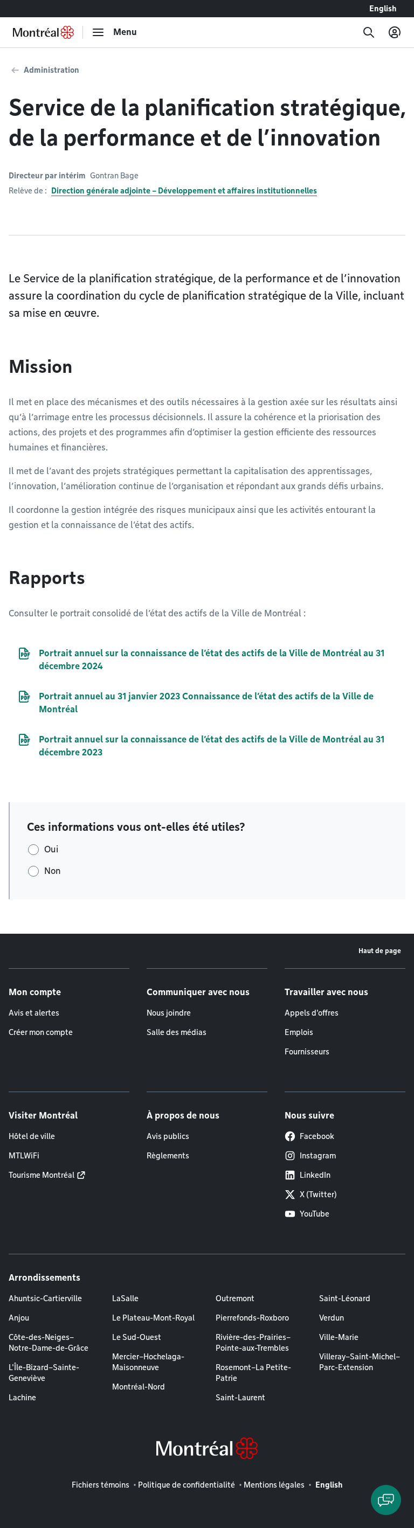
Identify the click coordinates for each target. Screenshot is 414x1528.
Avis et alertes (34, 1013)
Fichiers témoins (100, 1485)
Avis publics (168, 1136)
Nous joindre (169, 1013)
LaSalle (125, 1298)
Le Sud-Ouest (136, 1337)
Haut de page (379, 951)
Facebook (317, 1136)
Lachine (22, 1397)
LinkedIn (315, 1175)
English (383, 8)
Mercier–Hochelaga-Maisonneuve (148, 1362)
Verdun (331, 1318)
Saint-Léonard (344, 1298)
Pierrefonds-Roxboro (252, 1318)
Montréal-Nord (138, 1387)
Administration (51, 70)
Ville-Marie (338, 1337)
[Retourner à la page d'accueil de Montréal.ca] (43, 32)
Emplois (299, 1032)
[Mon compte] (394, 32)
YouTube (314, 1214)
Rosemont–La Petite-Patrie (253, 1373)
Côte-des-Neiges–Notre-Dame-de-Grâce (48, 1342)
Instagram (318, 1155)
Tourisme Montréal (41, 1175)
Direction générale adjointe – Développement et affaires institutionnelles (184, 190)
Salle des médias (176, 1032)
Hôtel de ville (32, 1136)
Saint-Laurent (240, 1397)
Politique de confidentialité (186, 1485)
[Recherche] (369, 32)
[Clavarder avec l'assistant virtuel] (386, 1500)
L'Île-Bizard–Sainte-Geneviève (44, 1373)
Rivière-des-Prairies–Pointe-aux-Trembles (253, 1342)
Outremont (235, 1298)
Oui (51, 849)
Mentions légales (274, 1485)
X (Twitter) (318, 1194)
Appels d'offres (312, 1013)
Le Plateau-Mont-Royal (153, 1318)
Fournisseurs (307, 1051)
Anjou (19, 1318)
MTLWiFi (24, 1155)
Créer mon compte (41, 1032)
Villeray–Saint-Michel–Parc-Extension (359, 1362)
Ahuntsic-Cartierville (45, 1298)
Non (52, 871)
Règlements (168, 1155)
